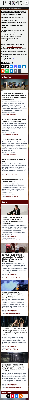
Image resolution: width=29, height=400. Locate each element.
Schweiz (7, 114)
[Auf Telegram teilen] (11, 71)
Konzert (7, 240)
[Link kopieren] (19, 71)
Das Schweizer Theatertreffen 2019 (12, 139)
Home (2, 8)
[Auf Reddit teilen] (3, 71)
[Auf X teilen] (3, 66)
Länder (14, 240)
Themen (17, 174)
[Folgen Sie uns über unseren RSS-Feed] (21, 396)
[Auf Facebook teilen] (19, 66)
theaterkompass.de (17, 59)
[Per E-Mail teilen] (15, 71)
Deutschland (9, 47)
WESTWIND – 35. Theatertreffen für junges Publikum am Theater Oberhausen (14, 120)
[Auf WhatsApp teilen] (7, 71)
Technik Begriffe (16, 47)
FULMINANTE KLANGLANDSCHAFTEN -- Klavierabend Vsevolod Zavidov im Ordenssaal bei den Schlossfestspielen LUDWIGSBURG (12, 220)
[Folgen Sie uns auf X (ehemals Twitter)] (8, 396)
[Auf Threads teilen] (7, 66)
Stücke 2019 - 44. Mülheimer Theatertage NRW (13, 160)
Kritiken (11, 240)
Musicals (19, 387)
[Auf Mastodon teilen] (15, 66)
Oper (19, 313)
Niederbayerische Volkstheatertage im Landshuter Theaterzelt (12, 180)
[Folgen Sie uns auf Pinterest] (12, 396)
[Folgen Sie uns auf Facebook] (16, 396)
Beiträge (5, 8)
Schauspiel (14, 114)
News (21, 47)
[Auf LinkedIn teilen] (24, 66)
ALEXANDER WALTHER (12, 236)
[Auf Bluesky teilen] (11, 66)
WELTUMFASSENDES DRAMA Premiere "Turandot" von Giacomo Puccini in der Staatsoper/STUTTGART (12, 295)
